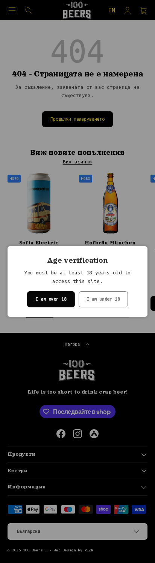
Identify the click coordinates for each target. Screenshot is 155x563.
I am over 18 (50, 298)
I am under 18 (103, 298)
